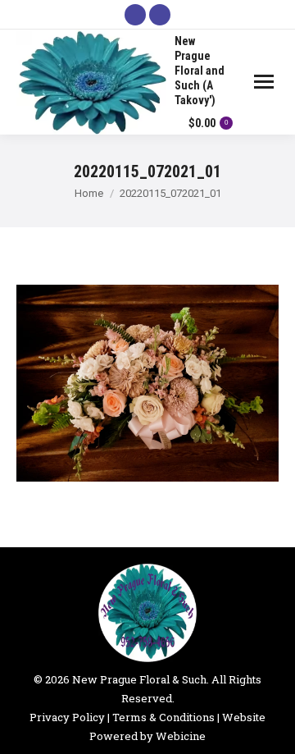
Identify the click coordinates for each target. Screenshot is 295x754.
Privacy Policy (67, 717)
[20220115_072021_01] (147, 383)
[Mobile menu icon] (264, 81)
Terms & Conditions (163, 717)
